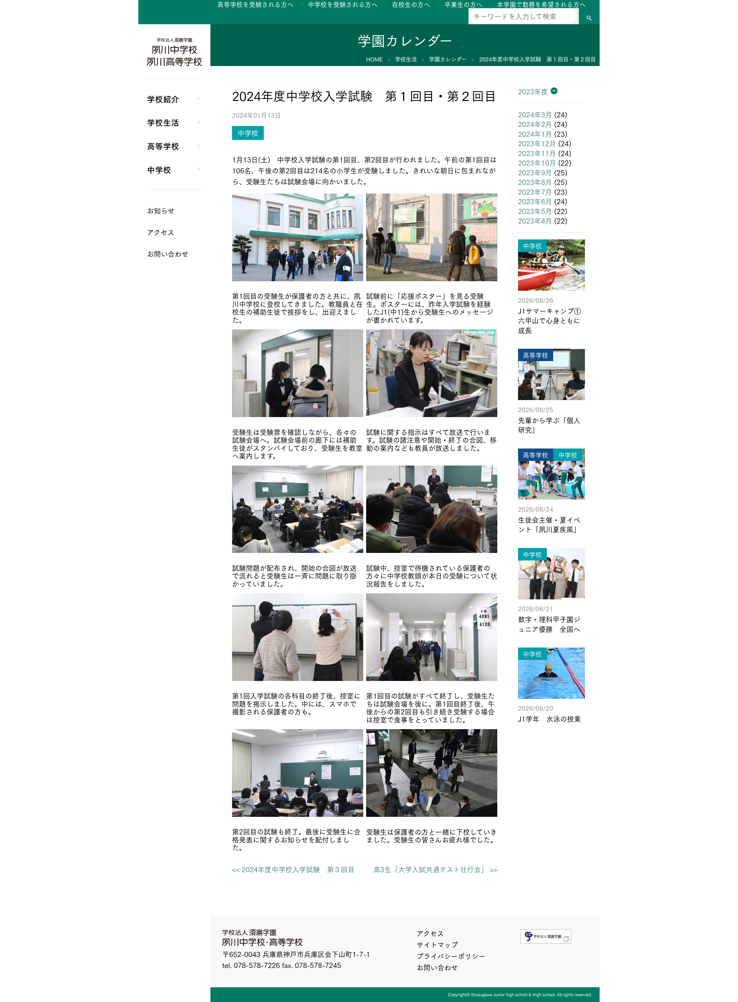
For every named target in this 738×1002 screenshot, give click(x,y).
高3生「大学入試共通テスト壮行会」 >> (435, 869)
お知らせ (161, 210)
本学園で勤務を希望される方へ (541, 4)
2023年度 (533, 91)
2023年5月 (535, 210)
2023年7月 (535, 191)
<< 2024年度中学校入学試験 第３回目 (293, 869)
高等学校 (163, 145)
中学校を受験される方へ (343, 4)
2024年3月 (535, 114)
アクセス (430, 933)
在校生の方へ (411, 4)
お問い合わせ (437, 967)
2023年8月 (535, 181)
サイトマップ (437, 944)
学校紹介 (163, 98)
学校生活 (163, 122)
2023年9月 (535, 172)
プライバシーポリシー (451, 955)
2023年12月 (537, 143)
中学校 (159, 169)
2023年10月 (537, 162)
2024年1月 (535, 133)
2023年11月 (537, 152)
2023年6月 (535, 201)
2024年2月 (535, 123)
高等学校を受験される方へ (255, 4)
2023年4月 (535, 220)
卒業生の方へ (464, 4)
